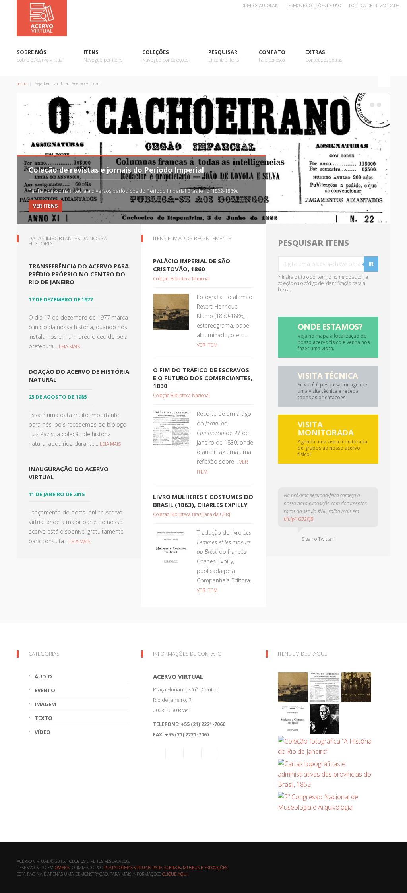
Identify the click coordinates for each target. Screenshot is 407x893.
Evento (45, 690)
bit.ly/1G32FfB (298, 519)
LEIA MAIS (69, 346)
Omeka (62, 867)
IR (371, 264)
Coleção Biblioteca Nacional (181, 278)
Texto (43, 718)
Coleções (165, 56)
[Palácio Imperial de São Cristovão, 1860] (171, 311)
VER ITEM (207, 345)
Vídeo (42, 732)
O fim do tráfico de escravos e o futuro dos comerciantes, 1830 (202, 378)
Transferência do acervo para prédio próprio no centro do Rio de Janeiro (79, 274)
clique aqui (175, 874)
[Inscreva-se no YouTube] (210, 753)
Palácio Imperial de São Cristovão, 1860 (191, 265)
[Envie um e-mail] (159, 753)
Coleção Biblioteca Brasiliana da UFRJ (191, 514)
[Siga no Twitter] (192, 753)
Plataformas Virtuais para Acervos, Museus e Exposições (165, 867)
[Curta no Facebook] (174, 753)
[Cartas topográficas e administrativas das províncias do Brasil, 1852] (327, 773)
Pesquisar (223, 56)
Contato (272, 56)
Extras (323, 56)
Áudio (43, 676)
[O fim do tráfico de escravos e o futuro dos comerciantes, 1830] (171, 427)
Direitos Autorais (259, 5)
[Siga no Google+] (228, 753)
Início (22, 83)
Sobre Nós (40, 56)
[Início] (203, 18)
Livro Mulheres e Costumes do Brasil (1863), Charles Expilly (203, 501)
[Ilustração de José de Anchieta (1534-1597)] (324, 718)
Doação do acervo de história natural (79, 375)
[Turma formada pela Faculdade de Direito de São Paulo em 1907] (356, 686)
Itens (102, 56)
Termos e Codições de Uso (313, 5)
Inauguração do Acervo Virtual (69, 473)
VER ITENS (45, 205)
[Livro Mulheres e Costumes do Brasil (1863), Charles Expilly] (171, 546)
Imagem (45, 704)
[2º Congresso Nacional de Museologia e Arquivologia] (327, 801)
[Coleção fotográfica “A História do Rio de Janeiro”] (327, 745)
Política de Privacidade (374, 5)
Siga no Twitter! (317, 539)
